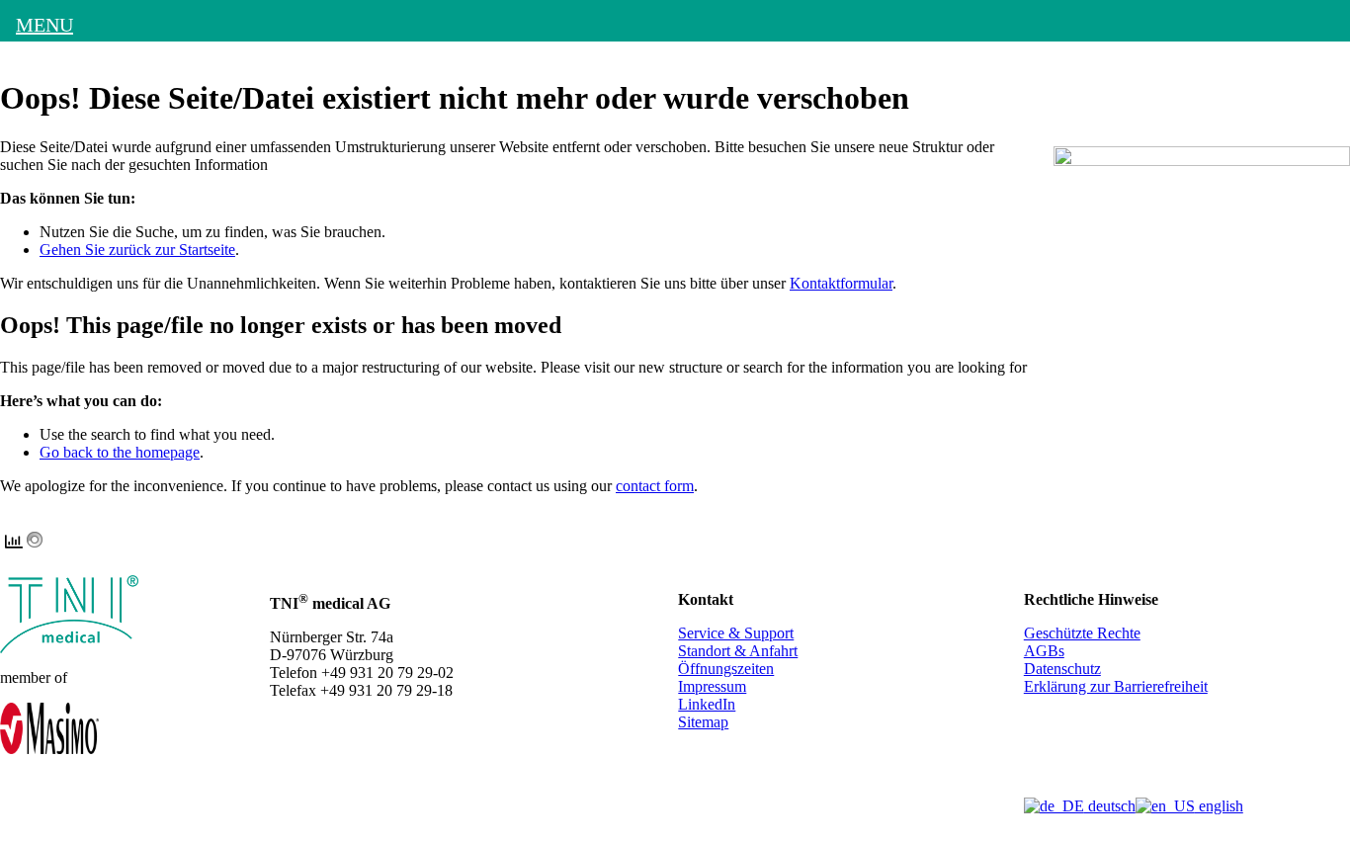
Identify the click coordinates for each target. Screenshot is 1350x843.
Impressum (712, 686)
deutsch (1110, 806)
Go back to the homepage (120, 452)
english (1219, 806)
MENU (44, 25)
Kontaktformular (841, 283)
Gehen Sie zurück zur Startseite (137, 249)
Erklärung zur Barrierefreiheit (1116, 686)
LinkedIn (706, 704)
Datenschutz (1062, 668)
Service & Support (736, 633)
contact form (655, 485)
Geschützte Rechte (1082, 633)
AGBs (1044, 650)
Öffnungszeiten (726, 668)
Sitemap (703, 722)
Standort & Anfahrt (738, 650)
